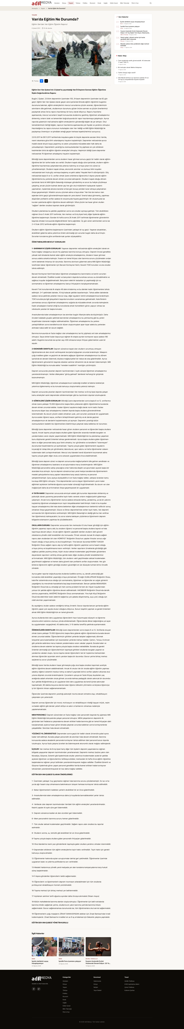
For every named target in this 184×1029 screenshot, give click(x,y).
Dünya (64, 3)
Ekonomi (92, 3)
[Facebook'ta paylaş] (41, 81)
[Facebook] (34, 989)
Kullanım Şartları (130, 990)
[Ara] (150, 3)
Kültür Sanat (114, 3)
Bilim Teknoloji (124, 3)
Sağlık (106, 3)
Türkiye (78, 3)
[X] (39, 989)
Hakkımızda (97, 981)
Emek (99, 3)
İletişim (96, 987)
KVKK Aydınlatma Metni (132, 984)
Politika (85, 3)
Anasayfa (35, 8)
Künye (96, 984)
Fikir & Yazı (135, 3)
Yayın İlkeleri (97, 990)
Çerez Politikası (129, 987)
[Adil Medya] (42, 3)
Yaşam (71, 3)
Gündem (57, 3)
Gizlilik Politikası (129, 981)
